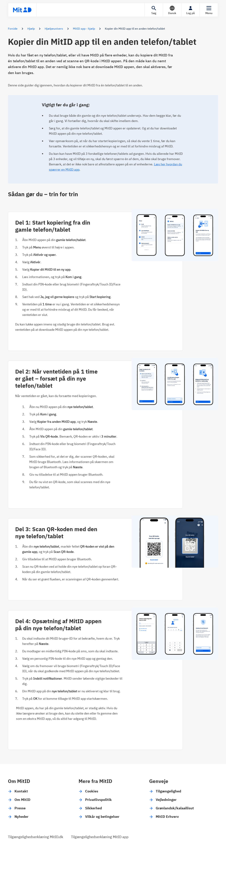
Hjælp (31, 28)
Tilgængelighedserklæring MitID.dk (35, 836)
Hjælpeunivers (54, 28)
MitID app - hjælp (84, 28)
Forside (12, 28)
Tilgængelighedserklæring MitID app (100, 836)
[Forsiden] (22, 10)
